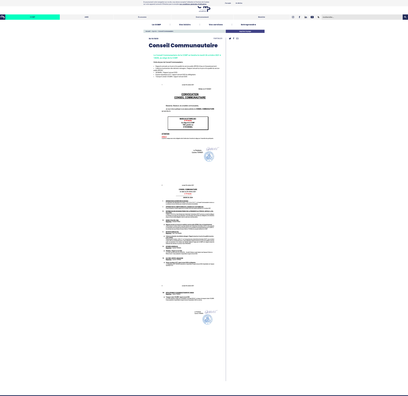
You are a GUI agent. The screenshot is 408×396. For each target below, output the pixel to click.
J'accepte (228, 3)
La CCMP (156, 24)
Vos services (216, 24)
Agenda (154, 31)
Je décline (239, 3)
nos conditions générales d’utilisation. (193, 4)
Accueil (148, 31)
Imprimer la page (245, 31)
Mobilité (261, 17)
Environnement (202, 17)
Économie (142, 17)
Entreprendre (248, 24)
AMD (87, 17)
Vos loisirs (185, 24)
